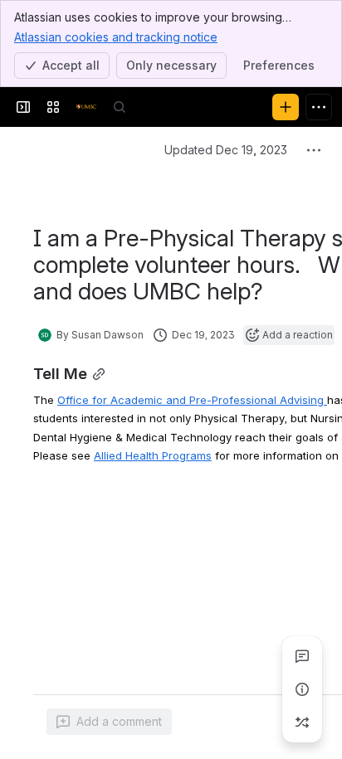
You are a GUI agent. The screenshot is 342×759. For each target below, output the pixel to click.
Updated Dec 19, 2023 (225, 150)
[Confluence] (86, 107)
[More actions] (313, 150)
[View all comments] (302, 656)
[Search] (119, 107)
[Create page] (302, 722)
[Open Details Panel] (302, 689)
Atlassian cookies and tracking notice (115, 37)
